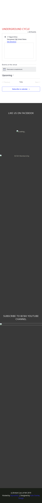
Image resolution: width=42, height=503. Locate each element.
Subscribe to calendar (20, 89)
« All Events (32, 32)
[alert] (19, 69)
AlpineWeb (14, 495)
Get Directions (11, 41)
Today (21, 82)
